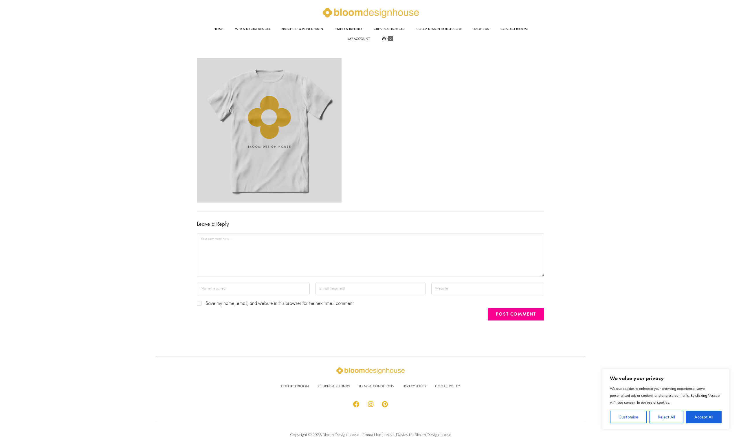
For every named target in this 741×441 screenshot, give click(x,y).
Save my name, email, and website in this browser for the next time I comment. (280, 303)
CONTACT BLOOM (295, 386)
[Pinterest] (384, 404)
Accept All (703, 416)
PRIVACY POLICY (415, 386)
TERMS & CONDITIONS (376, 386)
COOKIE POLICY (447, 386)
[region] (665, 399)
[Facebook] (356, 404)
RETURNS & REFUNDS (334, 386)
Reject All (666, 416)
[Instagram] (370, 404)
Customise (628, 416)
